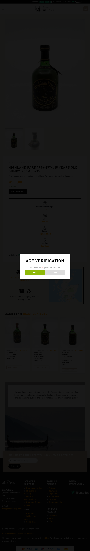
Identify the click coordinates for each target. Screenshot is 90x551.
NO (55, 272)
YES (35, 272)
